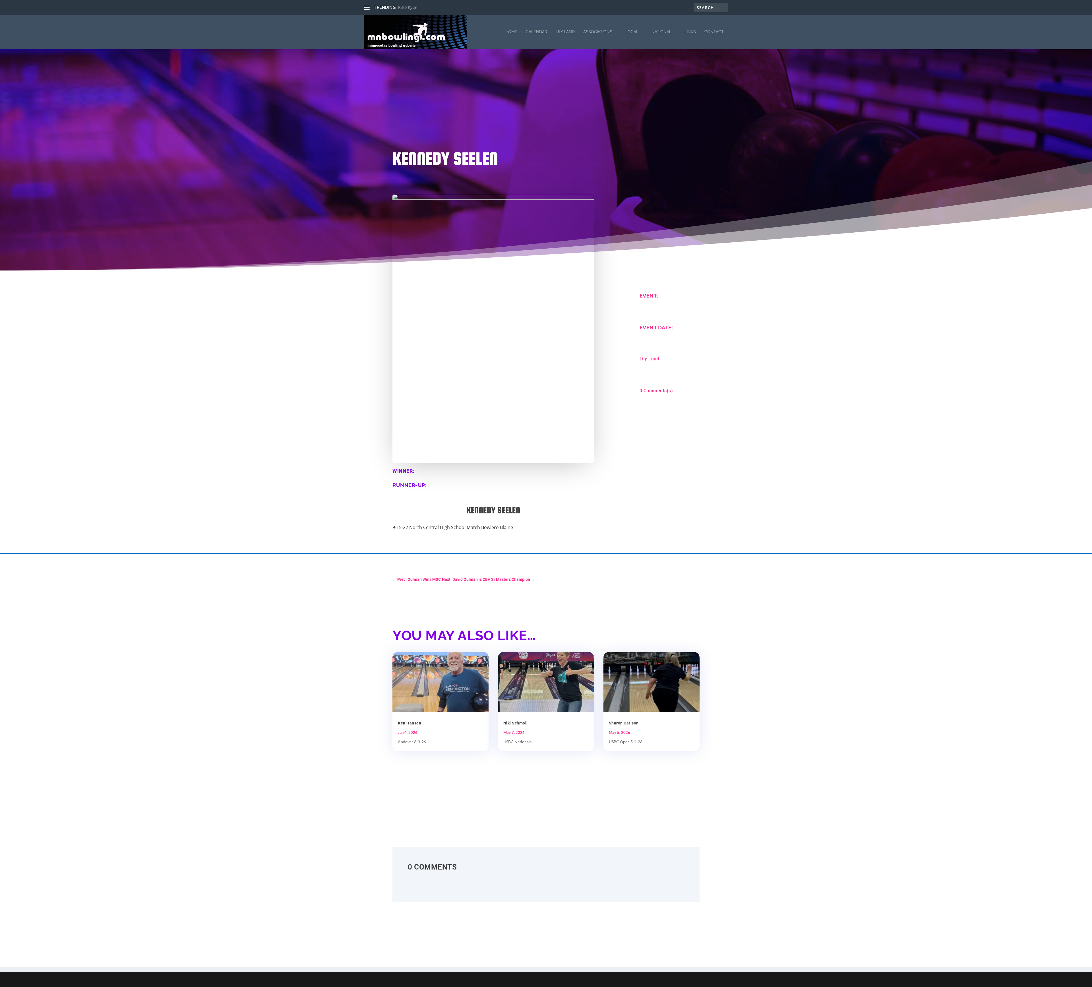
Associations (597, 32)
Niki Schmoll (515, 723)
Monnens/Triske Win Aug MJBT (427, 7)
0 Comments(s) (656, 390)
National (661, 32)
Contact (714, 32)
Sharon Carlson (624, 723)
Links (690, 32)
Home (511, 32)
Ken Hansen (409, 723)
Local (631, 32)
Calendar (536, 32)
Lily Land (565, 32)
